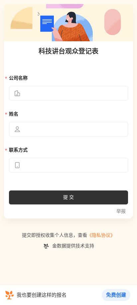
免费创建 (116, 295)
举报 (121, 211)
